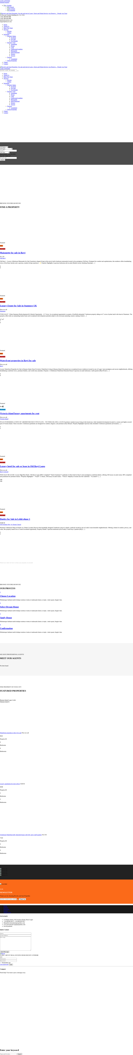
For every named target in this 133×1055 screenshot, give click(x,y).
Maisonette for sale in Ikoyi (12, 253)
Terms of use (7, 912)
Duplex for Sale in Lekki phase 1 (15, 519)
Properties (6, 909)
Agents (6, 911)
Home (5, 906)
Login (10, 964)
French (12, 7)
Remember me (6, 963)
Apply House (6, 617)
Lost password (4, 964)
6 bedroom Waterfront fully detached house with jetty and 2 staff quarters (21, 835)
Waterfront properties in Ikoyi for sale (18, 360)
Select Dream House (9, 607)
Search (2, 160)
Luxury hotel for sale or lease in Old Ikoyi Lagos (22, 466)
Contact (6, 907)
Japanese (12, 10)
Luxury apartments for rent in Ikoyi (10, 784)
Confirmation (6, 628)
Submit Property (4, 2)
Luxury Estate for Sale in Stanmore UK (18, 306)
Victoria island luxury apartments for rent (19, 413)
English (8, 5)
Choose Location (7, 596)
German (12, 9)
